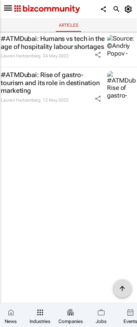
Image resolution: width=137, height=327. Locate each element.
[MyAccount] (129, 9)
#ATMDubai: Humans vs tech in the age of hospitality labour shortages (53, 42)
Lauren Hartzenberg (21, 55)
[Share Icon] (98, 54)
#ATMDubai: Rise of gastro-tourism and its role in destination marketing (50, 82)
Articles (68, 25)
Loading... (14, 113)
